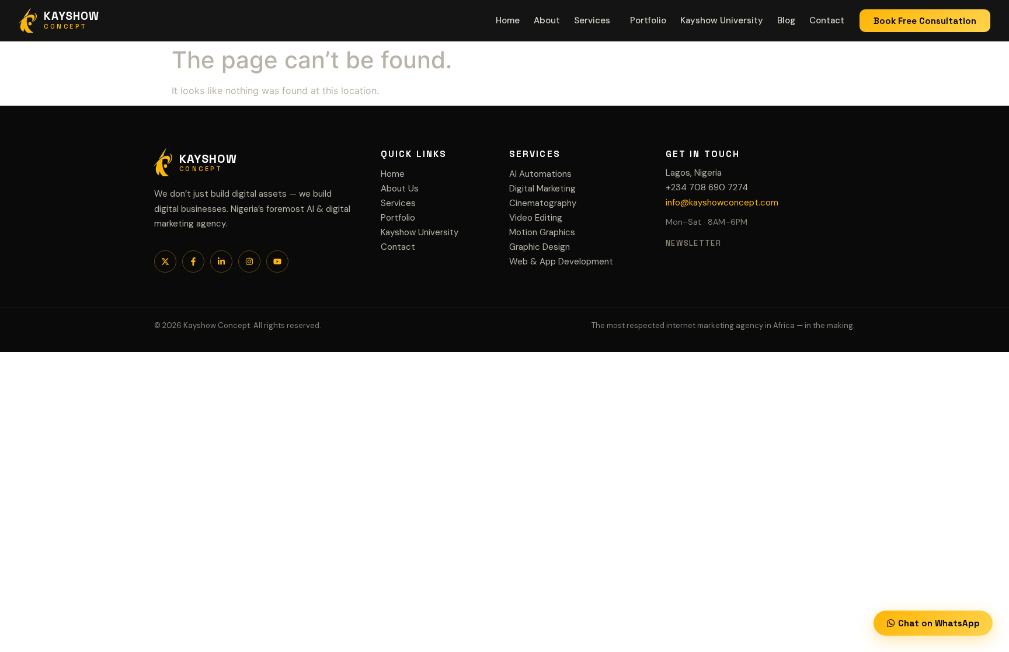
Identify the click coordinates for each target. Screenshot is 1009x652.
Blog (786, 20)
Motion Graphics (542, 232)
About (547, 20)
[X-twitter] (165, 261)
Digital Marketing (542, 188)
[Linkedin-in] (221, 261)
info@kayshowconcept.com (722, 202)
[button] (595, 21)
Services (592, 20)
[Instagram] (249, 261)
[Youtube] (277, 261)
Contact (826, 20)
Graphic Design (539, 247)
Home (508, 20)
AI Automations (540, 174)
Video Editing (535, 218)
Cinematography (542, 203)
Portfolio (648, 20)
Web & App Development (561, 261)
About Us (400, 188)
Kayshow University (721, 20)
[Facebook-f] (193, 261)
